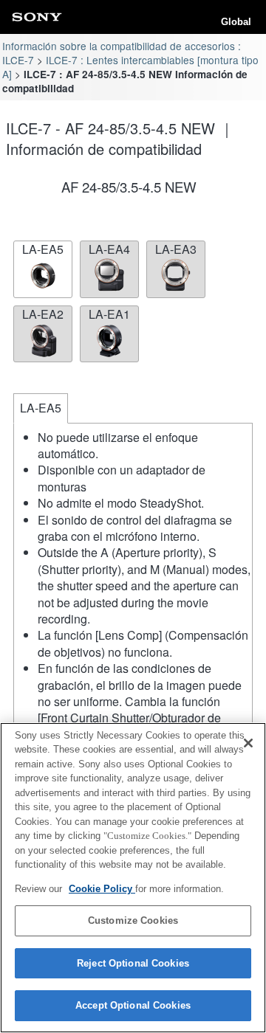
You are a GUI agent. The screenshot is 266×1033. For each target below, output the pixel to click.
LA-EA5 (43, 249)
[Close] (248, 743)
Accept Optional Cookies (133, 1005)
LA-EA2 (43, 313)
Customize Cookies (133, 920)
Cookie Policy (102, 888)
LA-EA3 (176, 249)
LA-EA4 (109, 249)
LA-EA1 (109, 313)
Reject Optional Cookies (133, 963)
